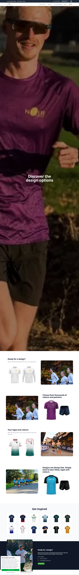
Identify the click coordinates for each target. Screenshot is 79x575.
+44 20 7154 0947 (43, 558)
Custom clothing (42, 4)
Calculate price (41, 563)
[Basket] (71, 1)
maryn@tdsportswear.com (45, 560)
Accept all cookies (10, 569)
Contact (65, 4)
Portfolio (49, 4)
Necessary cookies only (10, 572)
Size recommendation (58, 4)
